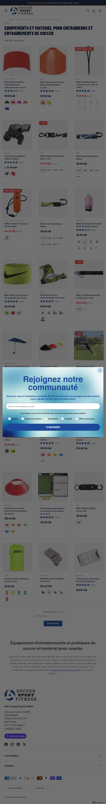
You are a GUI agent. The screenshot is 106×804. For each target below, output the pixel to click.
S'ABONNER (53, 427)
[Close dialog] (100, 370)
